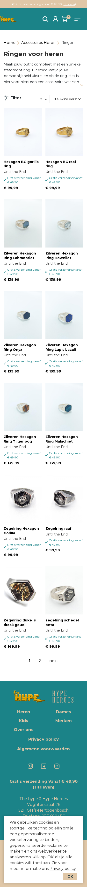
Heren (23, 711)
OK (70, 876)
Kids (23, 720)
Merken (63, 720)
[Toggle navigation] (78, 18)
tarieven (69, 4)
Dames (63, 711)
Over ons (24, 729)
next (53, 661)
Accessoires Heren (38, 42)
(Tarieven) (43, 787)
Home (9, 42)
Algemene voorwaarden (43, 748)
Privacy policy (63, 868)
